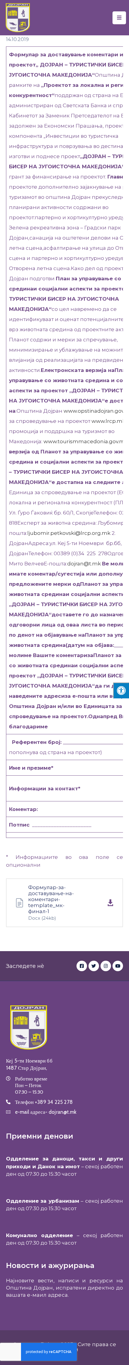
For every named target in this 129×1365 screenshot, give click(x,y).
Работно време (31, 1079)
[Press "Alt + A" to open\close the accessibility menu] (121, 690)
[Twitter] (93, 966)
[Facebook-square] (81, 966)
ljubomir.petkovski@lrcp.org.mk (68, 533)
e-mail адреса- (45, 1112)
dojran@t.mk (84, 564)
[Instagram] (105, 966)
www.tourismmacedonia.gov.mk (86, 441)
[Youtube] (117, 966)
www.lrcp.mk (108, 421)
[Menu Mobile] (119, 17)
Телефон (44, 1102)
